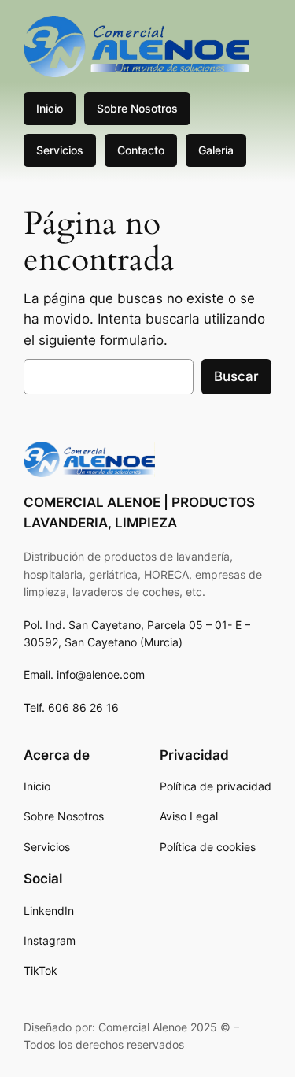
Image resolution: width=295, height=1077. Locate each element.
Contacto (140, 150)
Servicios (59, 150)
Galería (216, 150)
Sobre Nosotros (137, 108)
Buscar (236, 376)
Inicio (49, 108)
